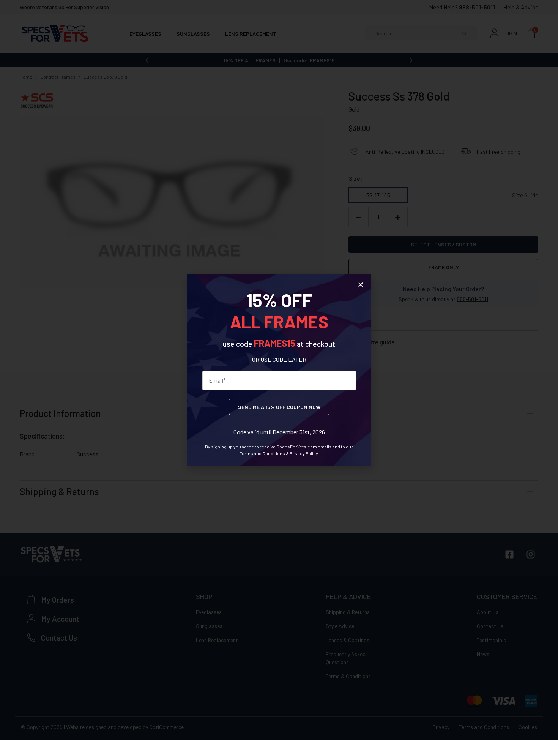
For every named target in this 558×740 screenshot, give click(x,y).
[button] (361, 285)
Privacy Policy (304, 453)
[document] (279, 370)
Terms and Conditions (262, 453)
